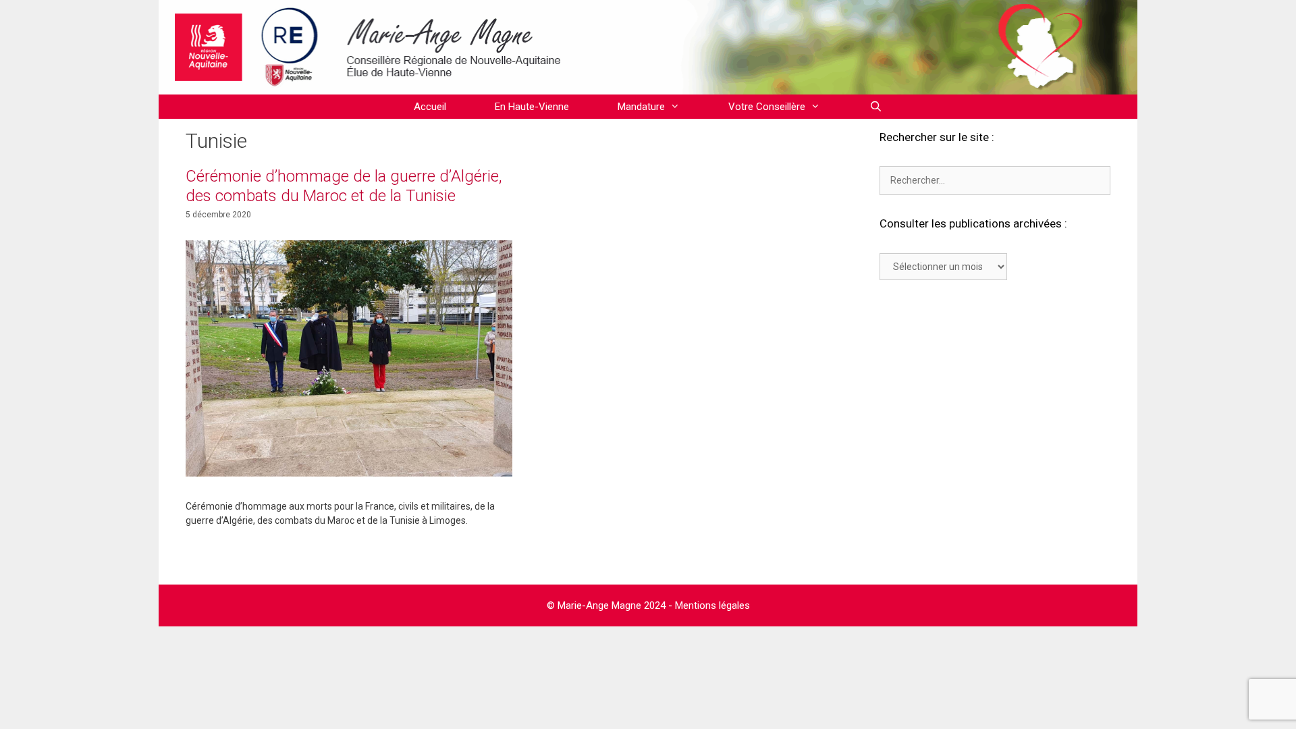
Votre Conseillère (766, 107)
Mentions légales (712, 605)
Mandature (641, 107)
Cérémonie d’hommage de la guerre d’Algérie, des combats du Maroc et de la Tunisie (344, 186)
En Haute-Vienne (532, 107)
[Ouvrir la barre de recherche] (875, 106)
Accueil (430, 107)
